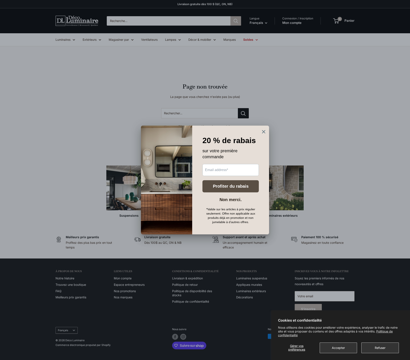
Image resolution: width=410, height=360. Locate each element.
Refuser (380, 348)
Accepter (338, 348)
